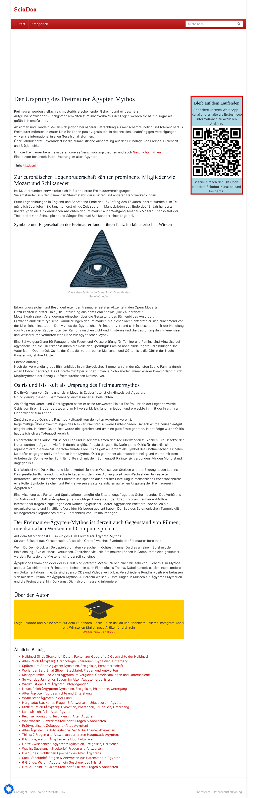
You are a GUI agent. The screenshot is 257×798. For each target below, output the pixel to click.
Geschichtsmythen (147, 152)
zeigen (30, 165)
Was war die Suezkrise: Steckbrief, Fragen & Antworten (64, 721)
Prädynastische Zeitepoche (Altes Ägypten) (55, 725)
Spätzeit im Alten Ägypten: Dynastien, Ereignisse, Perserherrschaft (72, 666)
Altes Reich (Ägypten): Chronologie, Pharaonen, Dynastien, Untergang (75, 661)
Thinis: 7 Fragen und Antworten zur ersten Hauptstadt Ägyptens (70, 735)
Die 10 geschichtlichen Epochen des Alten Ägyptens (61, 753)
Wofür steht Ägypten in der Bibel (47, 698)
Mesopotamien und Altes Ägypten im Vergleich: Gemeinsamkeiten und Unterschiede (86, 675)
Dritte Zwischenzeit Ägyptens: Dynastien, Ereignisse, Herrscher (70, 744)
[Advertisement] (128, 59)
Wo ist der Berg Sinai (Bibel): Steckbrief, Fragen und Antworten (70, 670)
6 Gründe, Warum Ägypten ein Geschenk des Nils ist (61, 762)
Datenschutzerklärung (227, 792)
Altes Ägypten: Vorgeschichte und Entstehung (57, 693)
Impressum (203, 792)
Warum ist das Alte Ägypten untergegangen (55, 684)
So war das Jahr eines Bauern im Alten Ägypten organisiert (67, 679)
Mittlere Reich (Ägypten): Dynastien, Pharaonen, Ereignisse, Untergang (75, 707)
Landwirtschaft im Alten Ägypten (47, 712)
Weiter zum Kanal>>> (99, 632)
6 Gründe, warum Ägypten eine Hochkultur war (58, 739)
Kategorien (40, 24)
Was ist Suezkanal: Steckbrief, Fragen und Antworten (62, 748)
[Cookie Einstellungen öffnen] (9, 793)
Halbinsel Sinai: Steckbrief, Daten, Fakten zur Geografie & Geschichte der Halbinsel (85, 656)
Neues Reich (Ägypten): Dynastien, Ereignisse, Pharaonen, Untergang (74, 689)
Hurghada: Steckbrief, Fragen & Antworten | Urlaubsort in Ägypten (72, 703)
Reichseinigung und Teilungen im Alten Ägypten (58, 716)
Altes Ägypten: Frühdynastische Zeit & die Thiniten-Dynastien (68, 730)
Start (21, 24)
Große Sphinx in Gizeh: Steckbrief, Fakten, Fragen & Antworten (70, 767)
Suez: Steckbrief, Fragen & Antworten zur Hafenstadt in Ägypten (71, 758)
